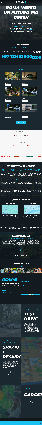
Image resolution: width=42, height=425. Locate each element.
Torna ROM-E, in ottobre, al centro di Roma (11, 82)
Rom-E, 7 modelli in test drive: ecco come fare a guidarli (12, 114)
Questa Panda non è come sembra (27, 82)
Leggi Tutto (8, 101)
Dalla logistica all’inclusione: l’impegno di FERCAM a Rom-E (12, 98)
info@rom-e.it (6, 292)
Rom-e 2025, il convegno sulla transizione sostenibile (28, 98)
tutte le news (21, 122)
